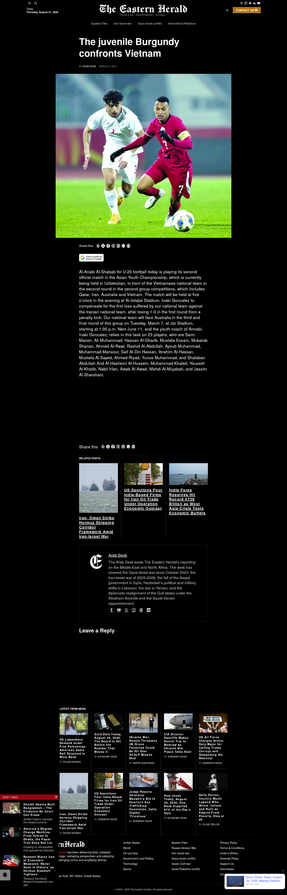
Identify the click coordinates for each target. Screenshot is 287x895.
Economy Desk (107, 756)
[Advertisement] (143, 409)
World (126, 848)
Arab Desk (89, 66)
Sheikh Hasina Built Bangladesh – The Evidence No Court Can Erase (39, 809)
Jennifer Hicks (177, 756)
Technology (130, 864)
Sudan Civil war (181, 864)
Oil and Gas (130, 853)
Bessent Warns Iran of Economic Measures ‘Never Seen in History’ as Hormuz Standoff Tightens (39, 865)
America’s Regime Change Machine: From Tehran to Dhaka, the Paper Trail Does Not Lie (37, 835)
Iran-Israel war (181, 853)
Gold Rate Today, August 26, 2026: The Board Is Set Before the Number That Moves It (107, 742)
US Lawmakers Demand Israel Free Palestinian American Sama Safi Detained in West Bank (73, 748)
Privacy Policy (228, 843)
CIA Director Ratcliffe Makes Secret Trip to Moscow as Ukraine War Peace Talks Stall (178, 742)
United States (131, 843)
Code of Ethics (229, 853)
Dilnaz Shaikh (72, 761)
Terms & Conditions (232, 848)
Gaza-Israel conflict (183, 858)
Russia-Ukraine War (184, 848)
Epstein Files (179, 843)
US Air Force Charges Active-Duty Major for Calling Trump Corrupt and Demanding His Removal (212, 747)
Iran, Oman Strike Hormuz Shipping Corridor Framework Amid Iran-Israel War (97, 527)
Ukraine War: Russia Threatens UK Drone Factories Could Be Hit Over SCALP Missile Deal (143, 747)
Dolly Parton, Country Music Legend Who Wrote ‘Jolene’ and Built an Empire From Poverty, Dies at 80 (211, 807)
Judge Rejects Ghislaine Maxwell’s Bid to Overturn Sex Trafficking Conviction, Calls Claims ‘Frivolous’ (143, 804)
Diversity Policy (229, 858)
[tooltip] (241, 3)
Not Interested (141, 43)
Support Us (227, 864)
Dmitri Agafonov (143, 762)
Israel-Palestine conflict (186, 869)
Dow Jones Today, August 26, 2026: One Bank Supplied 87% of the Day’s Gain (177, 804)
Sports (127, 869)
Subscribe (172, 43)
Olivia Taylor (210, 824)
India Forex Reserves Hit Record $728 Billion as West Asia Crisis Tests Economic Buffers (187, 501)
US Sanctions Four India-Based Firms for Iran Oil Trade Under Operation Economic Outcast (143, 499)
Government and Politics (138, 858)
